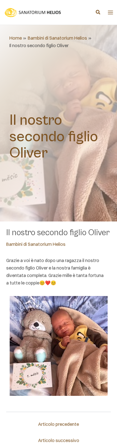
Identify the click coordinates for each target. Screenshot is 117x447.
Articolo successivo (58, 440)
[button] (98, 13)
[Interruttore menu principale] (110, 12)
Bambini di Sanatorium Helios (36, 244)
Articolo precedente (58, 424)
